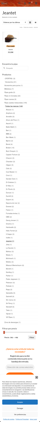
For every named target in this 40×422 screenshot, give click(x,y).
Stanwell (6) (10, 307)
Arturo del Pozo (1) (12, 120)
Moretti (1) (9, 269)
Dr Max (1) (10, 186)
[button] (37, 377)
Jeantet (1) (10, 241)
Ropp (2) (9, 289)
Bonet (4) (9, 144)
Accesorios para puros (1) (13, 85)
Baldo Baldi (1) (11, 127)
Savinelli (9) (10, 296)
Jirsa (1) (9, 244)
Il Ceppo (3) (10, 234)
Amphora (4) (10, 113)
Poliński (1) (10, 286)
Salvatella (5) (10, 293)
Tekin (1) (9, 310)
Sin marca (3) (11, 300)
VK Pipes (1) (10, 317)
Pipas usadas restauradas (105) (15, 103)
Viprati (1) (9, 314)
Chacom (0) (10, 158)
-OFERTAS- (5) (9, 78)
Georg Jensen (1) (12, 220)
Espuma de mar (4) (13, 203)
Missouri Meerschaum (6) (15, 265)
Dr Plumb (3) (10, 189)
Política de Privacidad (22, 419)
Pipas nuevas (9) (10, 99)
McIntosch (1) (11, 258)
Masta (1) (9, 255)
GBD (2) (9, 217)
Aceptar (20, 402)
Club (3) (9, 168)
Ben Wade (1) (11, 137)
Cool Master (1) (11, 172)
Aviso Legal (33, 419)
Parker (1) (9, 275)
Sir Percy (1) (10, 303)
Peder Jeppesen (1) (13, 279)
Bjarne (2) (9, 141)
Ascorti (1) (9, 123)
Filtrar (32, 337)
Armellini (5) (10, 116)
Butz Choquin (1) (12, 151)
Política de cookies (8, 419)
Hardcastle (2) (11, 227)
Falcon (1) (9, 210)
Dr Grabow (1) (11, 182)
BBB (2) (8, 134)
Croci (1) (9, 175)
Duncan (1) (10, 192)
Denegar (20, 408)
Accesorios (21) (10, 82)
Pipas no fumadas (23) (12, 96)
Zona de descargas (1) (12, 322)
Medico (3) (10, 262)
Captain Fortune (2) (13, 154)
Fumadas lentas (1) (13, 213)
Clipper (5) (9, 165)
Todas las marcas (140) (14, 106)
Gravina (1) (10, 224)
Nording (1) (10, 272)
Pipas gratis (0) (9, 92)
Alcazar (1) (10, 109)
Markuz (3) (10, 251)
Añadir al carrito (10, 56)
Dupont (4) (10, 199)
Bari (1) (8, 130)
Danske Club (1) (11, 179)
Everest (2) (10, 206)
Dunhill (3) (9, 196)
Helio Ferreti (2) (11, 231)
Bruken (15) (10, 148)
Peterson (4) (10, 282)
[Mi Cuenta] (25, 3)
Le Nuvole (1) (11, 248)
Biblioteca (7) (9, 89)
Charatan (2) (10, 161)
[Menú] (36, 3)
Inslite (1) (9, 237)
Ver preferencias (20, 414)
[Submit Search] (4, 68)
